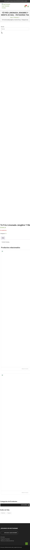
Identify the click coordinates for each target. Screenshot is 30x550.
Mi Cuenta (3, 537)
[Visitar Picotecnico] (26, 547)
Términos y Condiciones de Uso (7, 540)
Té (5, 233)
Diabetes (3, 513)
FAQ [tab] (3, 238)
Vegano (9, 513)
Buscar (2, 26)
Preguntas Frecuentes (5, 539)
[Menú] (28, 6)
